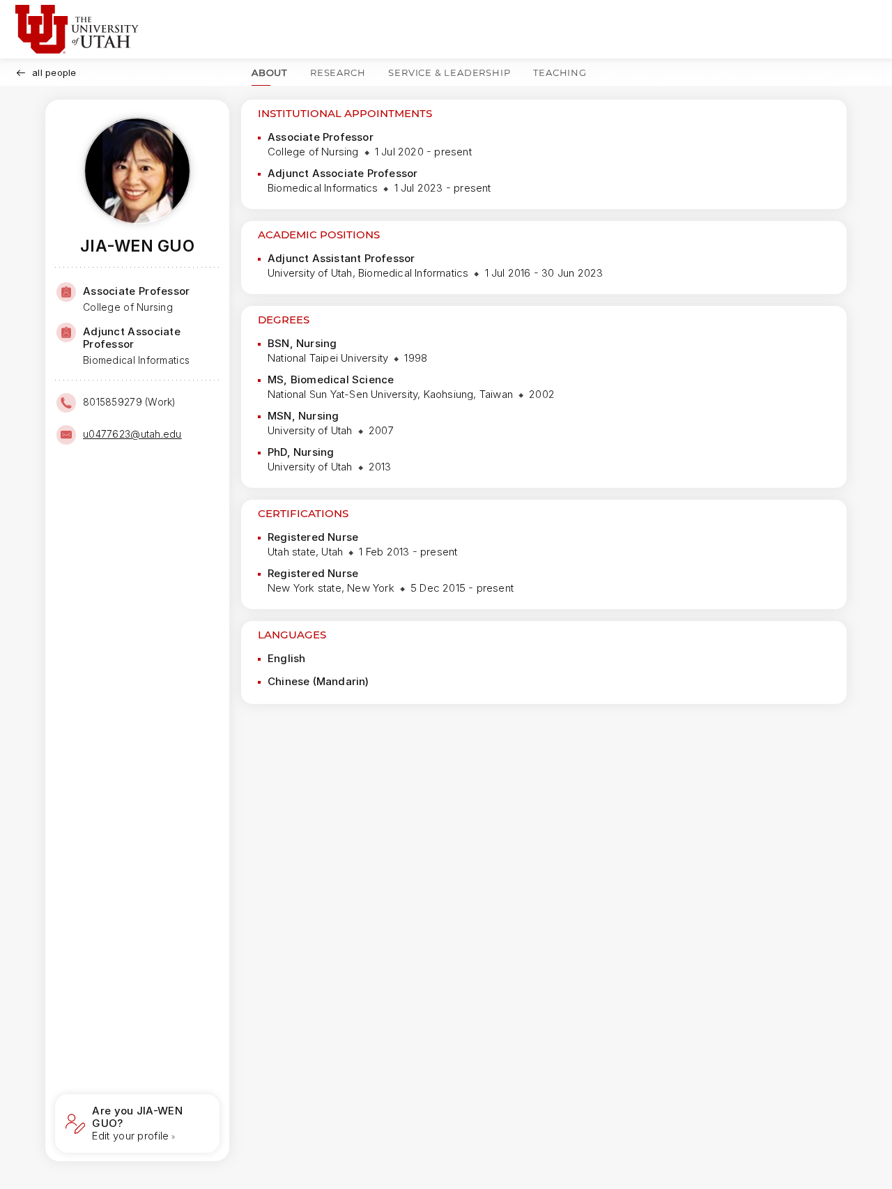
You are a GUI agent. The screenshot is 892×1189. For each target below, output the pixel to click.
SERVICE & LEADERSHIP (449, 72)
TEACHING (559, 72)
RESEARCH (337, 72)
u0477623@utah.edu (132, 434)
